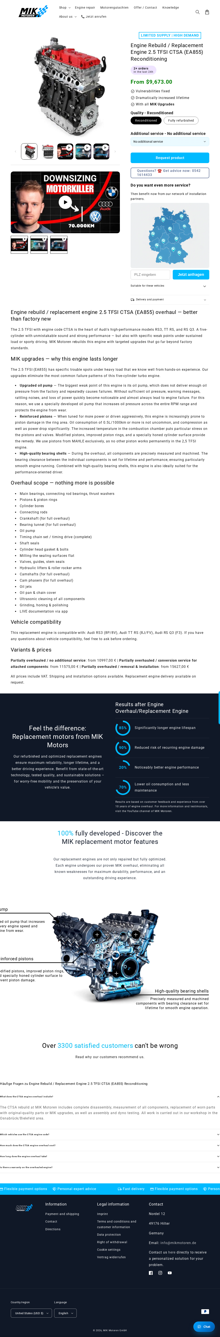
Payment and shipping (62, 1214)
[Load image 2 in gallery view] (47, 151)
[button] (197, 12)
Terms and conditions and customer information (116, 1224)
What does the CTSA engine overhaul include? (26, 1096)
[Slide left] (15, 151)
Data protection (109, 1234)
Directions (53, 1229)
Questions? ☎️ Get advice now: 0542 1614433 (169, 173)
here (172, 1252)
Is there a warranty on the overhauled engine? (26, 1167)
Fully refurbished (181, 120)
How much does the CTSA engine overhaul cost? (28, 1145)
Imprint (102, 1214)
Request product (170, 158)
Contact (51, 1221)
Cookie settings (109, 1249)
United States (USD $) (29, 1313)
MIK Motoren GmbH (115, 1330)
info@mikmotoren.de (178, 1243)
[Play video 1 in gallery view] (65, 151)
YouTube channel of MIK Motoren (149, 811)
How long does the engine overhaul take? (23, 1156)
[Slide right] (115, 151)
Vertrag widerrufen (111, 1257)
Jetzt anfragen (191, 274)
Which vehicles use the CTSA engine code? (24, 1134)
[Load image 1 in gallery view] (29, 151)
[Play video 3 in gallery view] (101, 151)
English (63, 1313)
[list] (65, 202)
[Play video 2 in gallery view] (83, 151)
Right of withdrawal (112, 1242)
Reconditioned (146, 120)
